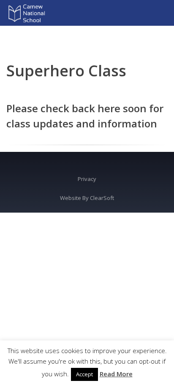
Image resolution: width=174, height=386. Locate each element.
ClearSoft (102, 198)
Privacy (87, 179)
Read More (116, 374)
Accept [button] (84, 374)
